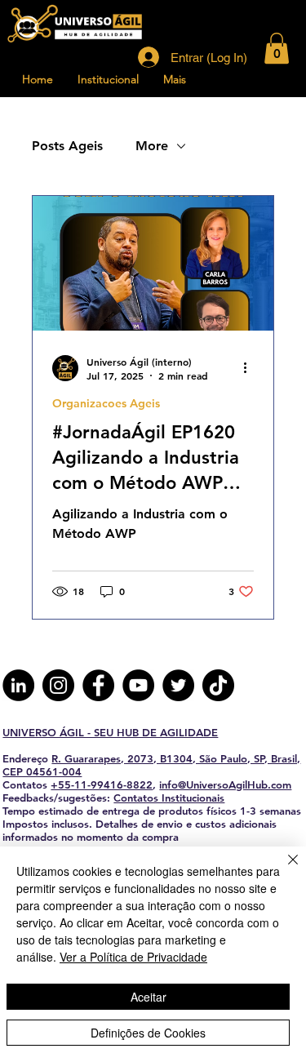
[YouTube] (138, 685)
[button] (277, 48)
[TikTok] (218, 685)
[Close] (283, 869)
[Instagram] (58, 685)
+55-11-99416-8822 (102, 784)
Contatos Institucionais (168, 797)
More (151, 145)
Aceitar (148, 997)
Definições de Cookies (148, 1032)
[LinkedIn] (18, 685)
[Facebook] (98, 685)
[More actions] (251, 368)
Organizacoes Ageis (106, 404)
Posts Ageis (67, 145)
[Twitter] (178, 685)
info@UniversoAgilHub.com (225, 784)
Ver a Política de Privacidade (133, 957)
